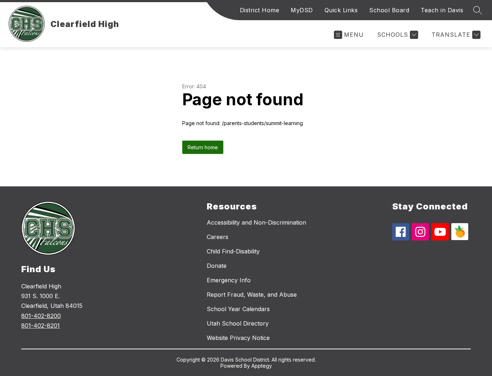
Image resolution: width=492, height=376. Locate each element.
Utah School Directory (238, 323)
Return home (203, 147)
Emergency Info (229, 280)
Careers (217, 236)
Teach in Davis (442, 10)
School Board (389, 10)
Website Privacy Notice (238, 337)
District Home (259, 10)
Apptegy (261, 366)
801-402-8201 (40, 325)
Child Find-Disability (233, 251)
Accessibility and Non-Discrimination (256, 222)
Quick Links (341, 10)
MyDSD (302, 10)
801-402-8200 (41, 315)
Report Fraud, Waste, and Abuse (252, 294)
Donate (217, 265)
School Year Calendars (238, 309)
